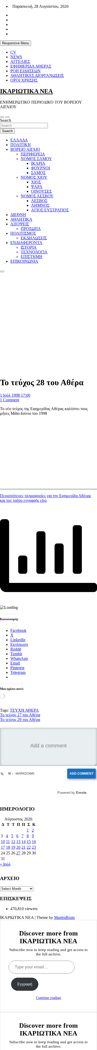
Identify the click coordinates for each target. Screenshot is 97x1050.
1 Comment (9, 400)
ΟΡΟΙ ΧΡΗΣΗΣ (24, 80)
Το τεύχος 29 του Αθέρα (20, 719)
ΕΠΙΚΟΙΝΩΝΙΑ (24, 261)
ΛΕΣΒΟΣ (39, 200)
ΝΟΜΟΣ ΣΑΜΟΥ (36, 158)
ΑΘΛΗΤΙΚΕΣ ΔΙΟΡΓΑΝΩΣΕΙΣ (37, 75)
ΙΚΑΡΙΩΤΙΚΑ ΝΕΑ (26, 91)
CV (13, 52)
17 (3, 847)
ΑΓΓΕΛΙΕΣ (20, 61)
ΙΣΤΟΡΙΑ (29, 247)
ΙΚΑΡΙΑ (38, 163)
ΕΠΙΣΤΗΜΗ (31, 256)
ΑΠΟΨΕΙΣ (19, 224)
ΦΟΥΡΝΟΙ (40, 168)
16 (34, 841)
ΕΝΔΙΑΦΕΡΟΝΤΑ (26, 242)
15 (29, 841)
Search (5, 120)
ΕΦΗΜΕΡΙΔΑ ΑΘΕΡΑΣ (30, 66)
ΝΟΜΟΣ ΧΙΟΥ (34, 177)
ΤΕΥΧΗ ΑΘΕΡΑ (24, 710)
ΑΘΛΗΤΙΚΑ (21, 219)
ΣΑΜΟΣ (38, 172)
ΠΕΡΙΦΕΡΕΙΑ (33, 154)
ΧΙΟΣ (36, 182)
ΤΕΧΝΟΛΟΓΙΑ (34, 252)
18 (8, 847)
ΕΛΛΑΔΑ (19, 140)
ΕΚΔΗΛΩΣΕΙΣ (34, 238)
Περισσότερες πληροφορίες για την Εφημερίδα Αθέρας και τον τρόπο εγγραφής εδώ (45, 498)
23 (34, 847)
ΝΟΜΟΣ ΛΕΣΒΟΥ (37, 196)
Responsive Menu (15, 43)
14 (23, 841)
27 (18, 853)
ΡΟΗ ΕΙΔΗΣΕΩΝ (25, 71)
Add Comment (83, 773)
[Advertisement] (48, 323)
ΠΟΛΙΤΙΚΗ (20, 144)
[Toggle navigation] (2, 117)
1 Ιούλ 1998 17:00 (15, 395)
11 (8, 841)
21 (23, 847)
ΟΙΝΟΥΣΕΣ (41, 191)
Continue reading (48, 998)
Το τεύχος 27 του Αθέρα (20, 715)
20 (18, 847)
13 (18, 841)
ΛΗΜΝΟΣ (40, 205)
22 (29, 847)
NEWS (16, 57)
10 (3, 841)
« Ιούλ (5, 864)
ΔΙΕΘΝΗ (18, 214)
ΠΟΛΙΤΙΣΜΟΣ (23, 233)
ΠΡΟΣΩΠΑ (31, 228)
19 (13, 847)
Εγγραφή (24, 984)
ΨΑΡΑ (36, 186)
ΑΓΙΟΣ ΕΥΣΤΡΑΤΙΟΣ (50, 210)
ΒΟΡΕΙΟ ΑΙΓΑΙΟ (25, 149)
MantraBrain (64, 917)
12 (13, 841)
